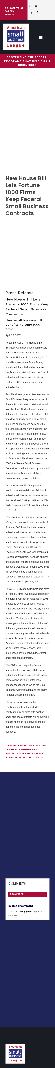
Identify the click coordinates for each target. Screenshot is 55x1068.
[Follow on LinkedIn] (30, 6)
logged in (27, 911)
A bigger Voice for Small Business (14, 11)
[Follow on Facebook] (37, 12)
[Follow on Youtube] (36, 6)
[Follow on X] (31, 12)
